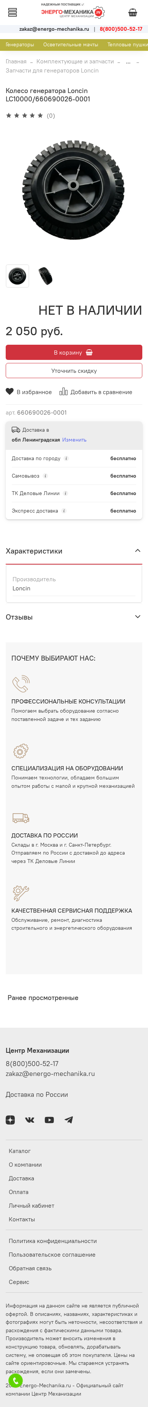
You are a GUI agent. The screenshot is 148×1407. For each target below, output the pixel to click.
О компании (25, 1164)
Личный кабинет (31, 1205)
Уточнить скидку (74, 370)
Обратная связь (30, 1268)
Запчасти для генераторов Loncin (52, 70)
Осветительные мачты (70, 44)
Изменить (74, 439)
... (128, 61)
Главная (16, 61)
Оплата (18, 1192)
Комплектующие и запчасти (75, 61)
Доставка (21, 1178)
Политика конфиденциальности (53, 1241)
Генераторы (20, 44)
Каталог (20, 1151)
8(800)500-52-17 (32, 1064)
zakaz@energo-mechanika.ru (50, 1073)
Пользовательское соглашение (52, 1254)
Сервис (19, 1282)
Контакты (22, 1219)
